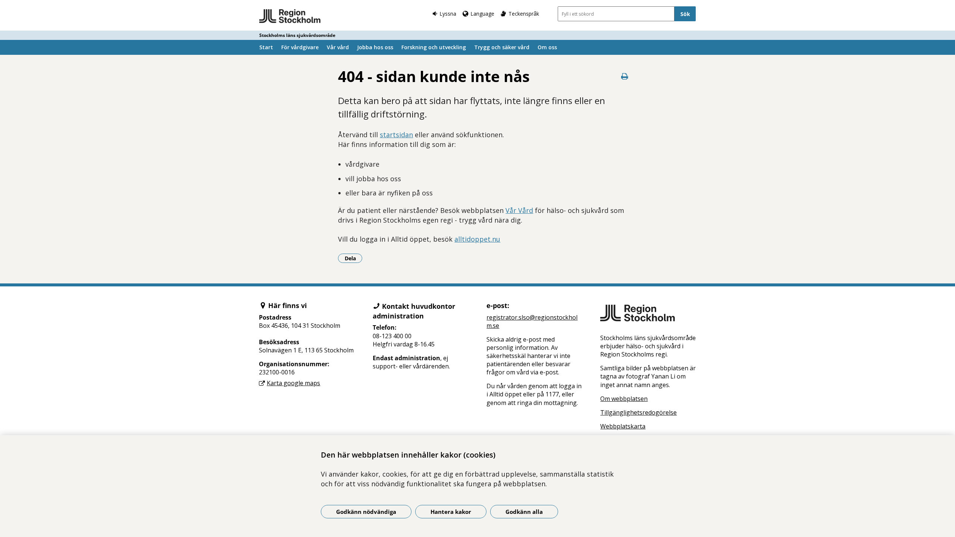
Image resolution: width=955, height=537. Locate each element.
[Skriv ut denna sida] (625, 76)
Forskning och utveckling (433, 47)
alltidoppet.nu (477, 239)
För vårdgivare (300, 47)
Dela (353, 258)
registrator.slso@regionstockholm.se (531, 321)
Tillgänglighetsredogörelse (638, 412)
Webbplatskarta (622, 426)
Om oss (547, 47)
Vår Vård (519, 210)
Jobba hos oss (375, 47)
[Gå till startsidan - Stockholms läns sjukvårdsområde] (290, 16)
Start (266, 47)
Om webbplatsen (624, 399)
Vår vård (338, 47)
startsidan (396, 134)
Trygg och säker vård (501, 47)
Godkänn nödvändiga (366, 511)
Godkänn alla (524, 511)
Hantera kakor (450, 511)
